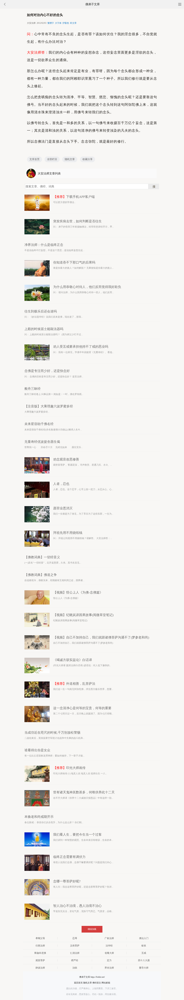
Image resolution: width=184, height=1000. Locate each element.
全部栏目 (52, 159)
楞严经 (74, 960)
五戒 (143, 953)
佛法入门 (143, 938)
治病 (74, 968)
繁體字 (50, 23)
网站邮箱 (106, 982)
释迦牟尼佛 (40, 953)
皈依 (143, 945)
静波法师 (40, 968)
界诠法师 (109, 968)
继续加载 (92, 929)
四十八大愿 (144, 960)
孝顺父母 (40, 938)
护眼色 (66, 23)
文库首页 (34, 159)
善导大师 (143, 968)
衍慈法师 (40, 945)
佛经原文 (96, 982)
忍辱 (74, 938)
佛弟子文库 (92, 4)
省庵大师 (109, 953)
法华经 (109, 945)
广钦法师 (109, 938)
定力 (109, 960)
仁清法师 (74, 953)
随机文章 (70, 159)
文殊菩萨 (74, 945)
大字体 (58, 23)
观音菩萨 (40, 960)
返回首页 (78, 982)
